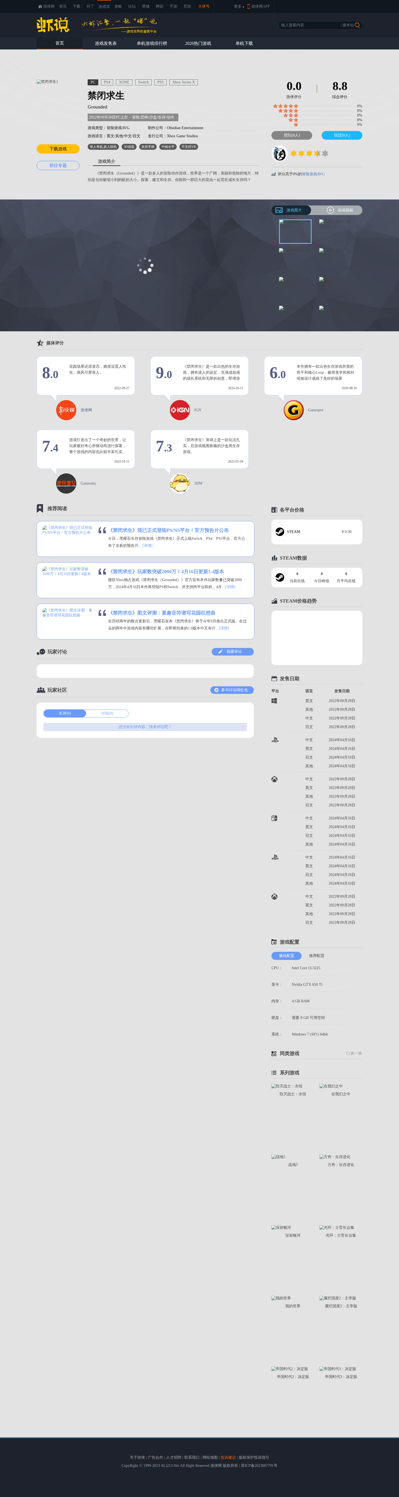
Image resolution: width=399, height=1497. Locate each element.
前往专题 (58, 165)
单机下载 (244, 43)
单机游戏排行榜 (152, 43)
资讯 (62, 6)
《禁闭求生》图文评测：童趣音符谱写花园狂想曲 (162, 613)
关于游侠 (137, 1457)
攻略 (118, 6)
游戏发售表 (106, 43)
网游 (159, 6)
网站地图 (210, 1457)
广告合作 (155, 1457)
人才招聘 (173, 1457)
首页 (59, 43)
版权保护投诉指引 (254, 1457)
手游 (173, 6)
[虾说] (100, 25)
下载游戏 (58, 148)
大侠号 (204, 6)
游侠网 (49, 6)
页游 (187, 6)
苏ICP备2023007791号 (259, 1466)
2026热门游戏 (198, 43)
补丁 (90, 6)
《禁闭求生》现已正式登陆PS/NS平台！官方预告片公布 (168, 530)
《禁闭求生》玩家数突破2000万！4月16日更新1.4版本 (166, 571)
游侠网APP (260, 6)
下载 (76, 6)
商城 (146, 6)
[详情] (147, 546)
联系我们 (191, 1457)
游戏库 (104, 7)
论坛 (132, 6)
